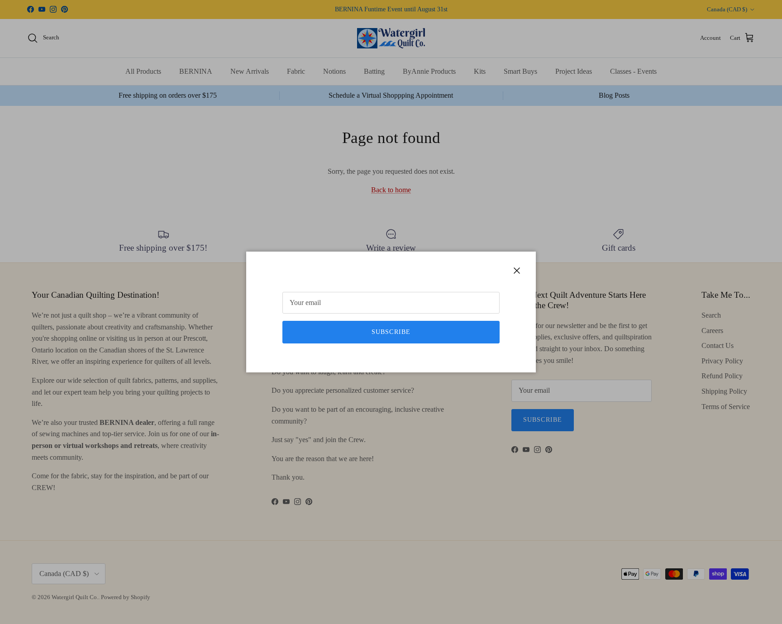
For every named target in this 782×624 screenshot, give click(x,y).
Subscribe (391, 332)
